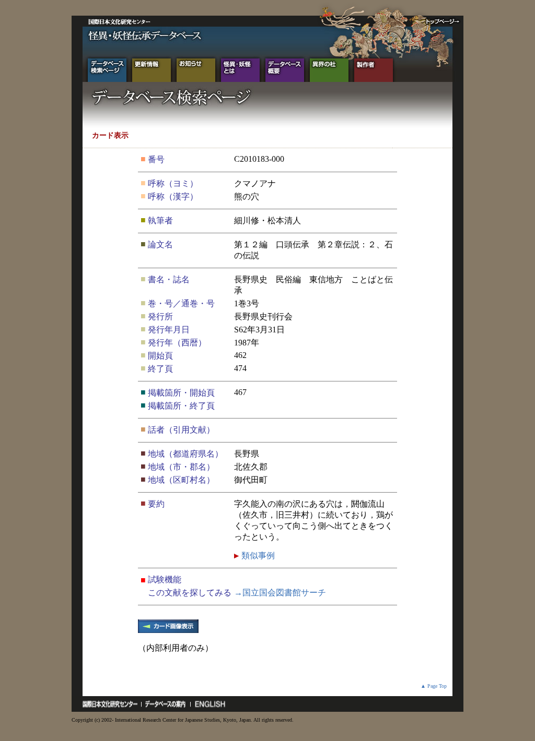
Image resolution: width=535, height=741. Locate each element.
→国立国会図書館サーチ (280, 592)
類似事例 (257, 555)
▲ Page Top (434, 686)
